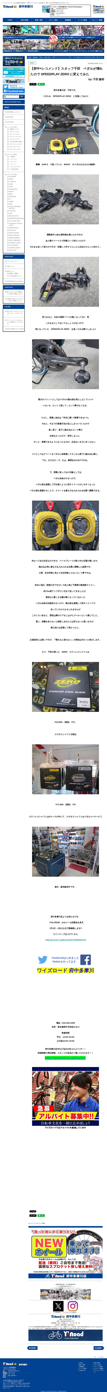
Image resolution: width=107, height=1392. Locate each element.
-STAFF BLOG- (8, 287)
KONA (11, 184)
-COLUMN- (7, 307)
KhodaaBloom (13, 189)
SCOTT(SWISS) (13, 245)
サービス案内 (82, 20)
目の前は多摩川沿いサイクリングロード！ (15, 37)
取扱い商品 (39, 20)
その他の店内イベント (15, 276)
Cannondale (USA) (14, 221)
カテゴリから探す (12, 154)
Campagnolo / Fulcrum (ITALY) (16, 224)
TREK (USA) (12, 250)
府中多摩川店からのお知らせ (15, 281)
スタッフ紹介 (53, 20)
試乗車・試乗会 (13, 273)
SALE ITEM (10, 122)
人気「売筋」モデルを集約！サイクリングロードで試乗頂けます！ (77, 37)
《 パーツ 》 (12, 164)
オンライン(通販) (98, 1368)
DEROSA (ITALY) (14, 228)
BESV (11, 194)
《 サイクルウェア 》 (15, 166)
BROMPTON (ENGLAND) (16, 218)
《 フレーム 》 (13, 159)
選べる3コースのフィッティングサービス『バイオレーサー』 (15, 313)
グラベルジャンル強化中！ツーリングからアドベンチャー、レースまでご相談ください (78, 51)
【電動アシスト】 (14, 129)
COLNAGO (12, 211)
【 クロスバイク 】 (14, 139)
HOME (10, 20)
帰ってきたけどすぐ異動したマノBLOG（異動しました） (15, 293)
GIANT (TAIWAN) (14, 233)
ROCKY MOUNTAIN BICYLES (15, 207)
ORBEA (11, 201)
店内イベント (11, 271)
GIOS (10, 213)
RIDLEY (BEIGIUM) (14, 240)
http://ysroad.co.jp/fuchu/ (65, 1058)
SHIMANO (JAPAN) (14, 248)
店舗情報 (68, 20)
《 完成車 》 (12, 156)
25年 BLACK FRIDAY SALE (12, 102)
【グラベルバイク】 (14, 146)
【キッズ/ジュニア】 (15, 149)
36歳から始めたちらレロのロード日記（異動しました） (15, 299)
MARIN (11, 179)
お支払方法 (82, 1370)
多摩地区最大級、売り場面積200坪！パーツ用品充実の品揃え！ (21, 51)
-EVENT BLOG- (8, 256)
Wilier (10, 204)
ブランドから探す (12, 174)
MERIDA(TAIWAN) (14, 238)
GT (10, 199)
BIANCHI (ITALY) (14, 216)
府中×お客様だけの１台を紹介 (15, 329)
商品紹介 (6, 107)
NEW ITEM (10, 117)
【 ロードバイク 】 (14, 134)
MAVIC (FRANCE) (14, 235)
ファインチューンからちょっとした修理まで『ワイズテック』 (15, 322)
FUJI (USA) (12, 230)
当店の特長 (24, 20)
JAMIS (11, 186)
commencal (12, 181)
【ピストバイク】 (14, 131)
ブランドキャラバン (12, 261)
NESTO (11, 191)
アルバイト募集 (96, 20)
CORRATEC (12, 196)
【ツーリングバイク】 (15, 136)
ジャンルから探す (12, 127)
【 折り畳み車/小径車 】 (16, 141)
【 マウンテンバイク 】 (15, 144)
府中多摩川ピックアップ (14, 112)
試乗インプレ (11, 266)
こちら (58, 14)
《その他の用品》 (14, 169)
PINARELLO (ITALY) (15, 243)
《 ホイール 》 (13, 161)
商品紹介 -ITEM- (38, 57)
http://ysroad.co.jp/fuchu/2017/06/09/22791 (66, 940)
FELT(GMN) (12, 176)
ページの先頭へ (100, 1357)
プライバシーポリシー (99, 1371)
